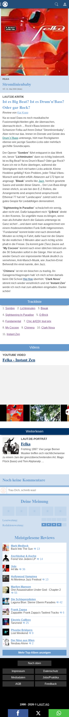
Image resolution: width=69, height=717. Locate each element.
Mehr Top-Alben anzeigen (34, 652)
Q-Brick (43, 314)
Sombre (10, 308)
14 (41, 559)
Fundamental (13, 321)
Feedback (51, 683)
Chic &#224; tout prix (38, 321)
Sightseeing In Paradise (19, 314)
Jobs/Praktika (51, 677)
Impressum (18, 671)
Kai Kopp (22, 112)
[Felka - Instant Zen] (15, 413)
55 (15, 592)
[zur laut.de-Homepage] (4, 4)
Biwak (44, 308)
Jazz (41, 181)
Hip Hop (28, 279)
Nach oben (34, 663)
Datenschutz (50, 671)
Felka (6, 79)
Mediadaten (18, 677)
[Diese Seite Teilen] (18, 713)
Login (65, 4)
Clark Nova (48, 327)
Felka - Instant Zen (19, 360)
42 (60, 602)
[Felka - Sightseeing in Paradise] (45, 413)
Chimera (29, 327)
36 (23, 569)
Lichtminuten (27, 308)
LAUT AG (43, 704)
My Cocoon (12, 327)
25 (27, 622)
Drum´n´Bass (10, 138)
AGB (18, 683)
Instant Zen (13, 334)
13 (38, 548)
